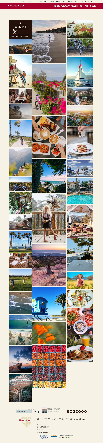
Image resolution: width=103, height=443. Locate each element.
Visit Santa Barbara (15, 6)
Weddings (52, 1)
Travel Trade (38, 1)
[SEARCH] (95, 2)
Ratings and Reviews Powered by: (66, 435)
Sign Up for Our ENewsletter (25, 409)
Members (71, 1)
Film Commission (61, 1)
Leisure (23, 1)
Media (45, 1)
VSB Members (82, 419)
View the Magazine (53, 412)
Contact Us (40, 419)
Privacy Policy (40, 429)
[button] (56, 6)
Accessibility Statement (42, 432)
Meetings (30, 1)
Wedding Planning (61, 419)
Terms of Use (40, 430)
